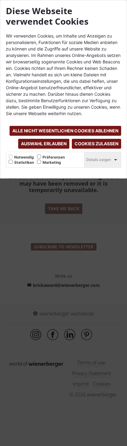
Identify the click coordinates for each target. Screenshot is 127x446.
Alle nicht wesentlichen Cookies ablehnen (65, 130)
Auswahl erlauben (44, 143)
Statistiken (24, 162)
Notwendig (24, 157)
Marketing (52, 162)
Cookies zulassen (96, 143)
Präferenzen (54, 157)
